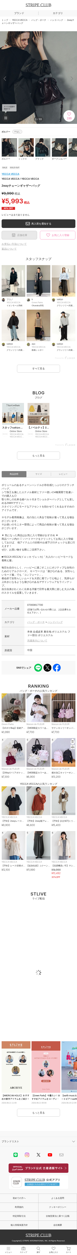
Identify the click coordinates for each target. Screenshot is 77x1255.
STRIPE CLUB (38, 5)
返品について (9, 248)
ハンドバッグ (55, 622)
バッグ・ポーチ (36, 622)
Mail (61, 1155)
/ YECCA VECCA (20, 178)
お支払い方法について (14, 243)
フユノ (10, 299)
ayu (33, 344)
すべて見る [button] (38, 368)
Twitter (38, 1155)
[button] (72, 79)
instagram (27, 1155)
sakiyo (60, 299)
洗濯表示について (37, 640)
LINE (15, 1155)
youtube (50, 1155)
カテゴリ (58, 13)
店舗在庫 (22, 235)
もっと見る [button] (38, 455)
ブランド (19, 13)
